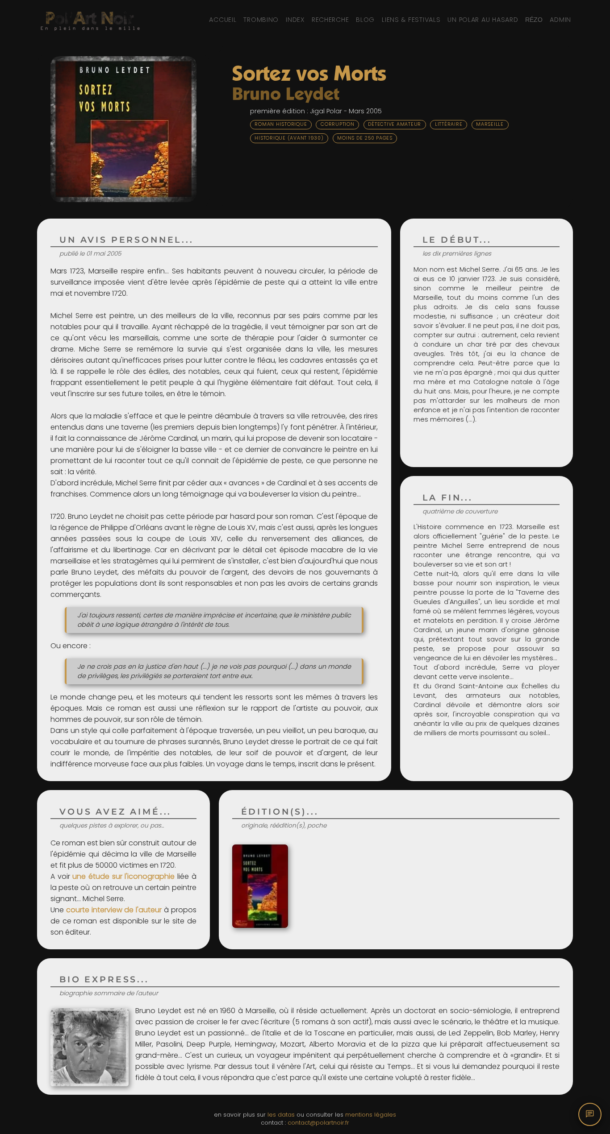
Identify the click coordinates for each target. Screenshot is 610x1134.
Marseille (490, 124)
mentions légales (370, 1114)
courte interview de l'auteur (114, 910)
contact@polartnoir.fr (318, 1122)
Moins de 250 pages (365, 138)
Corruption (338, 124)
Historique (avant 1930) (289, 138)
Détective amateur (394, 124)
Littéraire (449, 124)
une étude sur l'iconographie (123, 876)
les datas (281, 1114)
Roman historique (281, 124)
